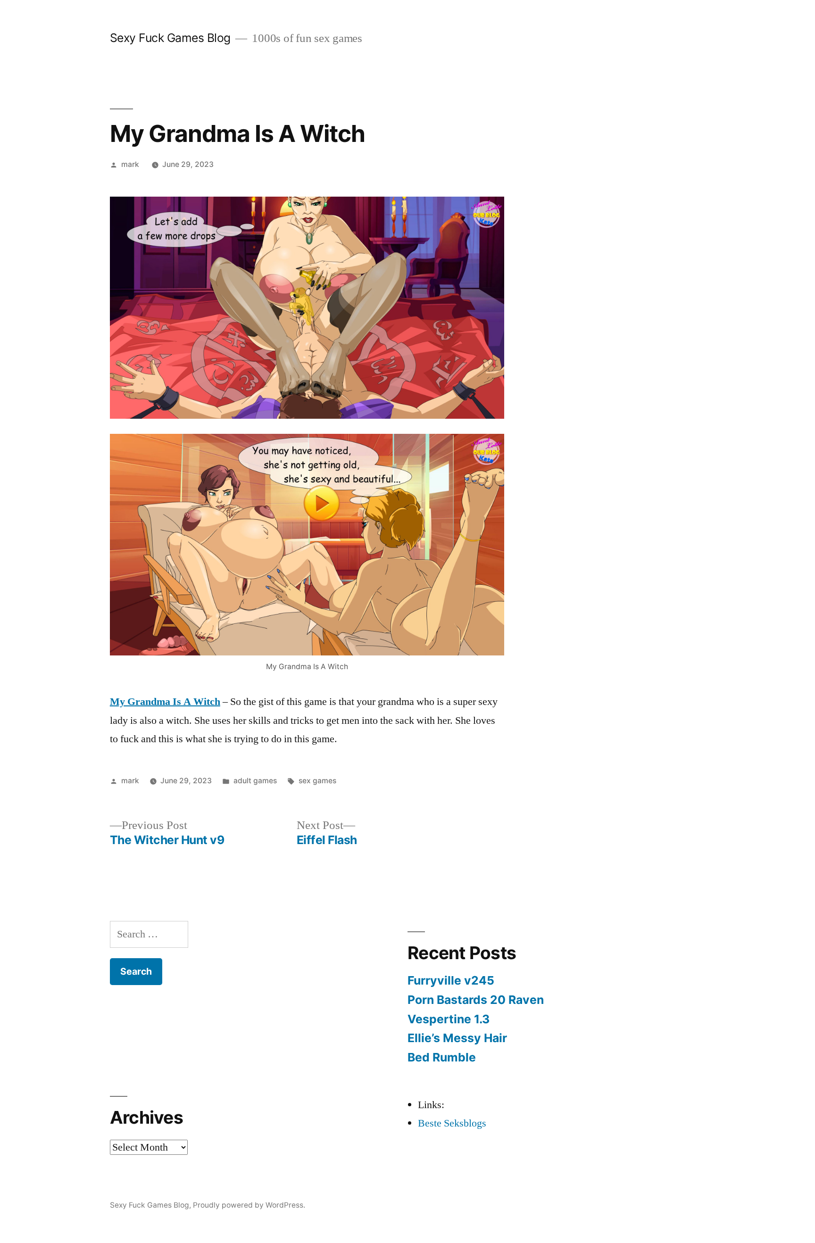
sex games (317, 780)
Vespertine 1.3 (449, 1019)
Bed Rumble (442, 1057)
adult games (255, 780)
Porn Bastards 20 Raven (476, 1000)
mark (130, 164)
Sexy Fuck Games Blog (170, 38)
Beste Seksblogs (452, 1123)
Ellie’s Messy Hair (457, 1038)
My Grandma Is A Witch (165, 701)
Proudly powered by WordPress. (249, 1205)
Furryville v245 (451, 980)
